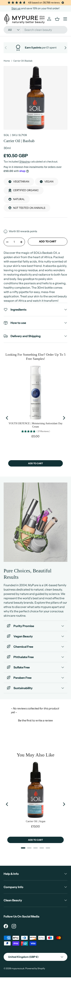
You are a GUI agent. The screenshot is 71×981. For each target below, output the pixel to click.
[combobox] (35, 30)
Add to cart (47, 241)
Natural (19, 199)
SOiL (6, 135)
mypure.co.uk (17, 968)
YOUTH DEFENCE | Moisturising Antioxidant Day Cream (35, 425)
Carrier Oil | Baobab (22, 61)
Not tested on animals (29, 207)
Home (7, 61)
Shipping (24, 161)
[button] (35, 720)
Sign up (16, 8)
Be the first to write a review (35, 720)
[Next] (63, 418)
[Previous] (7, 418)
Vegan (48, 181)
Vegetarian (21, 181)
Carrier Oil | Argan (35, 821)
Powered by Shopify (35, 968)
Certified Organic (26, 190)
